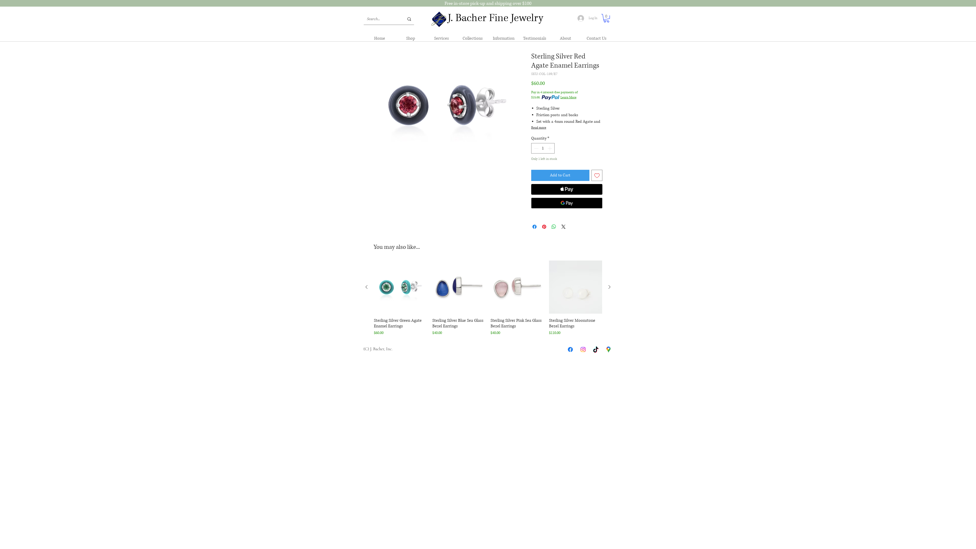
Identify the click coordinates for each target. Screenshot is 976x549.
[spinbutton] (543, 148)
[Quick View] (400, 287)
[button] (606, 18)
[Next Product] (609, 287)
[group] (488, 298)
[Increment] (550, 148)
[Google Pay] (566, 203)
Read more (538, 128)
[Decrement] (536, 148)
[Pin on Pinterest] (544, 227)
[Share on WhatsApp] (554, 227)
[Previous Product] (366, 287)
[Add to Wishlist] (597, 175)
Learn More (568, 97)
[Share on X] (563, 227)
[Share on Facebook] (534, 227)
